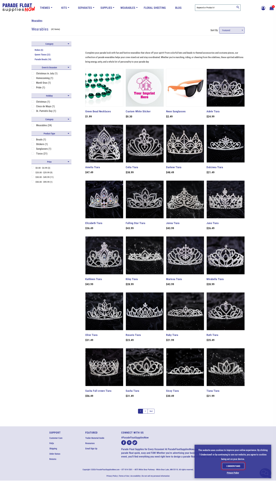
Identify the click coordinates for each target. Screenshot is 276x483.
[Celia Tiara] (145, 143)
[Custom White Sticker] (145, 88)
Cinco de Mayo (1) (45, 106)
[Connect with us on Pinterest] (129, 442)
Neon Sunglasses (176, 111)
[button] (271, 7)
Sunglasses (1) (43, 148)
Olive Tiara (91, 334)
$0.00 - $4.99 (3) (42, 168)
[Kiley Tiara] (145, 255)
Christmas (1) (43, 101)
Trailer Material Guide (94, 438)
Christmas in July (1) (46, 73)
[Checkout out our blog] (134, 442)
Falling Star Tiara (135, 223)
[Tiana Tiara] (225, 367)
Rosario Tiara (133, 334)
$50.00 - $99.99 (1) (44, 182)
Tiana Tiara (213, 390)
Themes (45, 7)
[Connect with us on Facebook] (123, 442)
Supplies (106, 7)
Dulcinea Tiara (215, 167)
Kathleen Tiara (93, 279)
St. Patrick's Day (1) (46, 110)
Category (49, 44)
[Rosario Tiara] (145, 311)
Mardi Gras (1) (43, 82)
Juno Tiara (212, 223)
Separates (85, 7)
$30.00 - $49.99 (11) (44, 177)
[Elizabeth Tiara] (104, 199)
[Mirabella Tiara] (225, 255)
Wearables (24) (44, 125)
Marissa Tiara (174, 279)
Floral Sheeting (155, 7)
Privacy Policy (112, 476)
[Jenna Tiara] (185, 199)
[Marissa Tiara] (185, 255)
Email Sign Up (91, 448)
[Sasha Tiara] (145, 367)
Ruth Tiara (212, 334)
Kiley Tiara (132, 279)
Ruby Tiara (172, 334)
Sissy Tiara (172, 390)
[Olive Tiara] (104, 311)
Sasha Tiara (132, 390)
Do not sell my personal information (156, 476)
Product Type (49, 133)
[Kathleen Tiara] (104, 255)
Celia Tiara (132, 167)
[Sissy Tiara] (185, 367)
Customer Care (55, 438)
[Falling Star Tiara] (145, 199)
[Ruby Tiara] (185, 311)
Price (49, 162)
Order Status (54, 454)
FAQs (51, 443)
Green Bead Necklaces (98, 111)
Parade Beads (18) (43, 59)
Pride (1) (40, 87)
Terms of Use (124, 476)
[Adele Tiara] (225, 88)
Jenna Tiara (173, 223)
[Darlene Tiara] (185, 143)
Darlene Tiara (173, 167)
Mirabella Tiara (215, 279)
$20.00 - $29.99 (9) (44, 172)
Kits (64, 7)
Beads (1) (41, 139)
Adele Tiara (213, 111)
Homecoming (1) (44, 78)
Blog (178, 7)
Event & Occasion (49, 67)
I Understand (233, 466)
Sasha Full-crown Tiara (98, 390)
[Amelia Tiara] (104, 143)
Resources (90, 443)
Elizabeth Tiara (93, 223)
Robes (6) (39, 50)
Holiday (49, 95)
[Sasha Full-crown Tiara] (104, 367)
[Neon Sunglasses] (185, 88)
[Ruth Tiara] (225, 311)
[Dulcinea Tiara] (225, 143)
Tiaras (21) (41, 153)
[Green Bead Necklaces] (104, 88)
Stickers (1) (42, 144)
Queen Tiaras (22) (42, 54)
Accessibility (135, 476)
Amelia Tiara (92, 167)
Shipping (53, 448)
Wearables (127, 7)
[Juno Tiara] (225, 199)
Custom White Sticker (138, 111)
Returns (52, 459)
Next (151, 411)
